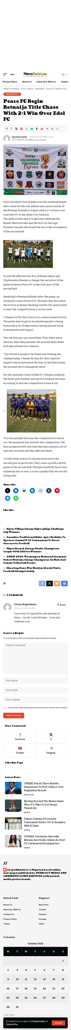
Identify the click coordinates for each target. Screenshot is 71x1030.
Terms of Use (12, 1024)
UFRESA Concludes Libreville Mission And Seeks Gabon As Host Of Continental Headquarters (44, 840)
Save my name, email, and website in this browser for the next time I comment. (37, 708)
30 (8, 1007)
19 (35, 988)
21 (53, 988)
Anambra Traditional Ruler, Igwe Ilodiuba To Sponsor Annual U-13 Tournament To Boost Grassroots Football (34, 540)
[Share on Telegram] (47, 128)
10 (17, 979)
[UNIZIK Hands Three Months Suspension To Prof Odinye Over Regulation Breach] (13, 788)
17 (17, 988)
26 (35, 997)
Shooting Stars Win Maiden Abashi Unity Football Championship (32, 570)
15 (63, 979)
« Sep (5, 1015)
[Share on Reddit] (42, 128)
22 (62, 988)
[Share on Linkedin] (31, 128)
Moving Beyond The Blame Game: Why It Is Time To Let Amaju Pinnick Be (44, 805)
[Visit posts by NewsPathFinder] (6, 138)
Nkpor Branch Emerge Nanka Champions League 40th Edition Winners (31, 550)
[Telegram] (51, 750)
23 (8, 997)
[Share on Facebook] (11, 128)
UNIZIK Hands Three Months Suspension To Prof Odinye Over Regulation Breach (44, 787)
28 (53, 997)
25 (26, 997)
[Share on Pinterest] (21, 128)
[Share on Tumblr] (37, 128)
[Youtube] (20, 750)
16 (8, 988)
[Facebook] (20, 736)
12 (35, 979)
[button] (58, 1023)
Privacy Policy (39, 1021)
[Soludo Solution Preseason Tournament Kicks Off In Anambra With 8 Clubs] (13, 823)
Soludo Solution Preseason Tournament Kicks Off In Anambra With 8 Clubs (44, 822)
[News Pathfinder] (35, 74)
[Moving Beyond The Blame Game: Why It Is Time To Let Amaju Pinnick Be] (13, 805)
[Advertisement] (35, 35)
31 (17, 1007)
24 (17, 997)
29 (63, 997)
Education (29, 795)
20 (44, 988)
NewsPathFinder (19, 137)
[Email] (52, 128)
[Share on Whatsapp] (26, 128)
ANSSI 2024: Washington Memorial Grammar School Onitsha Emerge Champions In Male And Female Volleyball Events (35, 559)
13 (44, 979)
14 (53, 979)
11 (26, 979)
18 (26, 988)
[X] (51, 736)
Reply (63, 605)
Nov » (12, 1015)
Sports (27, 812)
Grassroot (12, 94)
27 (44, 997)
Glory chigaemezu (25, 604)
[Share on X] (16, 128)
